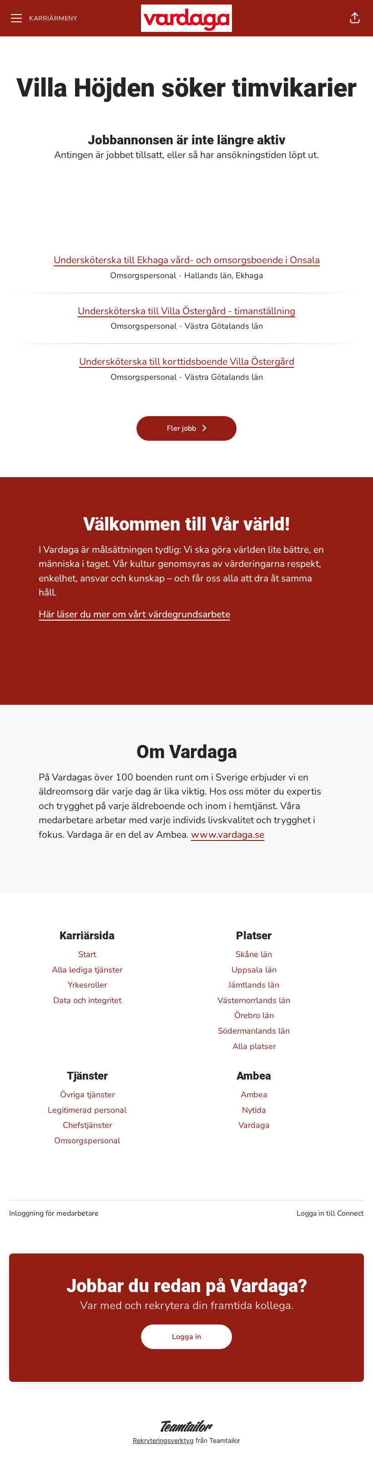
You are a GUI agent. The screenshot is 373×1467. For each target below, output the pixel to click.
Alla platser (254, 1046)
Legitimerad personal (87, 1110)
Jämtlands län (253, 984)
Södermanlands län (254, 1030)
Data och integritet (87, 1000)
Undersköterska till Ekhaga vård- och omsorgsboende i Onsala (187, 260)
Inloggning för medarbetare (54, 1213)
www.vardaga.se (227, 834)
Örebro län (254, 1015)
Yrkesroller (87, 984)
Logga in (186, 1337)
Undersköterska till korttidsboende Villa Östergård (186, 361)
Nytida (254, 1110)
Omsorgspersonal (87, 1140)
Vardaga (254, 1125)
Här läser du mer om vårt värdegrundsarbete (134, 614)
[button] (355, 18)
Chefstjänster (87, 1125)
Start (87, 954)
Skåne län (254, 954)
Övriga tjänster (87, 1094)
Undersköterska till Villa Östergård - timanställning (186, 311)
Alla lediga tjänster (87, 969)
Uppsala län (254, 969)
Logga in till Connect (330, 1213)
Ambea (254, 1094)
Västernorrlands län (253, 1000)
